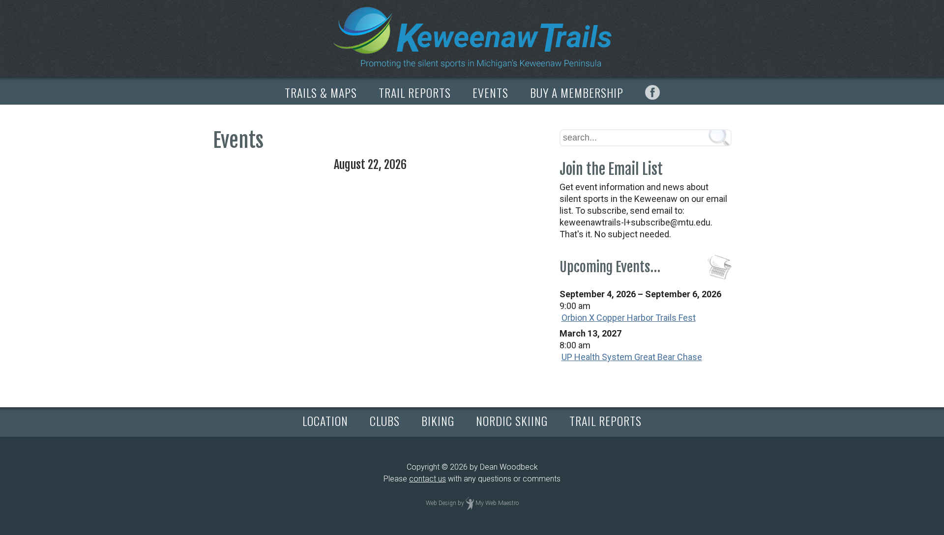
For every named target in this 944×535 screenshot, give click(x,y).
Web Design (441, 503)
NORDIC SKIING (512, 420)
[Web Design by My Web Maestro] (470, 503)
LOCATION (325, 420)
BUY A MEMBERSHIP (576, 92)
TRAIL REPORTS (415, 92)
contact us (427, 478)
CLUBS (385, 420)
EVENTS (490, 92)
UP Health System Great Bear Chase (631, 357)
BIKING (437, 420)
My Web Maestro (497, 503)
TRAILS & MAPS (321, 92)
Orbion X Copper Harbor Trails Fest (628, 317)
